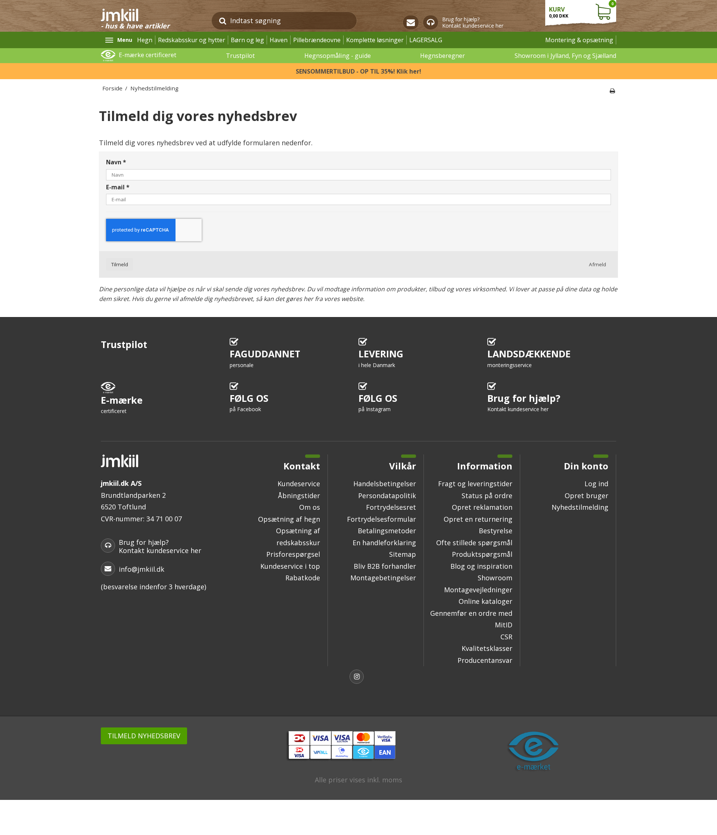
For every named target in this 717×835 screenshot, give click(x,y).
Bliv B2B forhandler (385, 566)
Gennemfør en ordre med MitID (471, 619)
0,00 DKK (581, 10)
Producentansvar (484, 660)
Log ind (596, 483)
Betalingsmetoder (387, 530)
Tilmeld (119, 264)
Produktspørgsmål (482, 554)
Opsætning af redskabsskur (298, 536)
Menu (124, 39)
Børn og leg (247, 40)
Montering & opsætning (579, 40)
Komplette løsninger (375, 40)
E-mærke (122, 404)
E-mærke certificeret (147, 55)
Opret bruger (586, 495)
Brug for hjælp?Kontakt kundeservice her (472, 22)
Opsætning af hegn (289, 519)
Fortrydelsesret (391, 507)
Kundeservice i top (290, 566)
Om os (309, 507)
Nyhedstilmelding (580, 507)
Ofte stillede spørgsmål (474, 542)
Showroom (495, 577)
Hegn (144, 40)
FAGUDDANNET (265, 358)
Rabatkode (302, 577)
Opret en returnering (478, 519)
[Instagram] (358, 678)
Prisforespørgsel (293, 554)
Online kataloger (485, 601)
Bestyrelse (495, 530)
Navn (116, 162)
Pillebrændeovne (317, 40)
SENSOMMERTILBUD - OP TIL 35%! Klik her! (358, 71)
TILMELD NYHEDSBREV (144, 735)
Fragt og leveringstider (475, 483)
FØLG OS (249, 402)
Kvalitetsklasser (487, 648)
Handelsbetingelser (384, 483)
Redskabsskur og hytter (191, 40)
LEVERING (380, 358)
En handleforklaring (384, 542)
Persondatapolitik (387, 495)
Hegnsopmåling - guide (337, 56)
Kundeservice (298, 483)
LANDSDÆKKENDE (529, 358)
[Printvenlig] (612, 90)
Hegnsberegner (442, 56)
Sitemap (402, 554)
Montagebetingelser (383, 577)
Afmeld (597, 264)
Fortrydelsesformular (381, 519)
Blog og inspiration (481, 566)
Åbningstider (299, 495)
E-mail (118, 187)
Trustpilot (240, 56)
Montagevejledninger (478, 589)
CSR (506, 636)
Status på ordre (487, 495)
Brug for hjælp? (523, 402)
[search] (222, 21)
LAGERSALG (425, 40)
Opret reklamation (482, 507)
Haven (279, 40)
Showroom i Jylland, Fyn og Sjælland (565, 56)
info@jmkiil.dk (141, 569)
